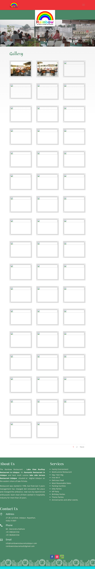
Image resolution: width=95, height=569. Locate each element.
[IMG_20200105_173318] (47, 266)
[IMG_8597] (47, 244)
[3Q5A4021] (74, 312)
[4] (21, 86)
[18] (74, 176)
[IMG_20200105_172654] (21, 289)
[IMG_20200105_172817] (74, 221)
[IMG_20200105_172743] (21, 221)
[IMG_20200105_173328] (47, 289)
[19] (21, 199)
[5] (47, 86)
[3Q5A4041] (21, 357)
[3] (74, 63)
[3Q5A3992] (21, 312)
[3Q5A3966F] (21, 402)
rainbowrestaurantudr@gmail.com (20, 546)
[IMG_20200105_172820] (21, 244)
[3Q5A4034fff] (74, 334)
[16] (21, 176)
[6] (74, 86)
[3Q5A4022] (21, 334)
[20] (47, 199)
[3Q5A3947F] (74, 289)
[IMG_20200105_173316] (21, 266)
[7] (21, 109)
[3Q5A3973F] (74, 402)
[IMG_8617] (74, 244)
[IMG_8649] (74, 266)
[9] (74, 109)
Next (82, 447)
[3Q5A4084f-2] (47, 379)
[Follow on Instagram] (57, 557)
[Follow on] (62, 557)
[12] (74, 131)
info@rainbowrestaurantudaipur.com (21, 543)
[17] (47, 176)
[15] (74, 154)
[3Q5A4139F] (47, 424)
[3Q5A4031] (47, 334)
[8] (47, 109)
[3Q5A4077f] (74, 357)
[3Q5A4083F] (21, 379)
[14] (47, 154)
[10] (21, 131)
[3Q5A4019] (47, 312)
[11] (47, 131)
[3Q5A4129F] (21, 424)
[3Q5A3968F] (47, 402)
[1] (21, 75)
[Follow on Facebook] (52, 557)
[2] (47, 75)
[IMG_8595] (47, 221)
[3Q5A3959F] (74, 379)
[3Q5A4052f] (47, 357)
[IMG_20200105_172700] (74, 199)
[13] (21, 154)
